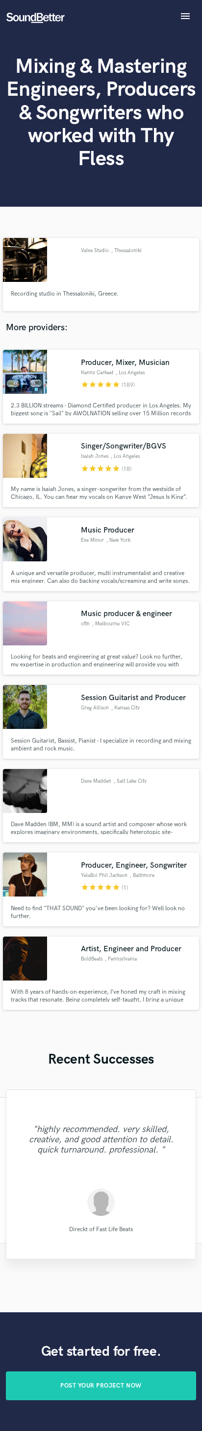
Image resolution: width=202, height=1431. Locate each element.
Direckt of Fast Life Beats (101, 1229)
